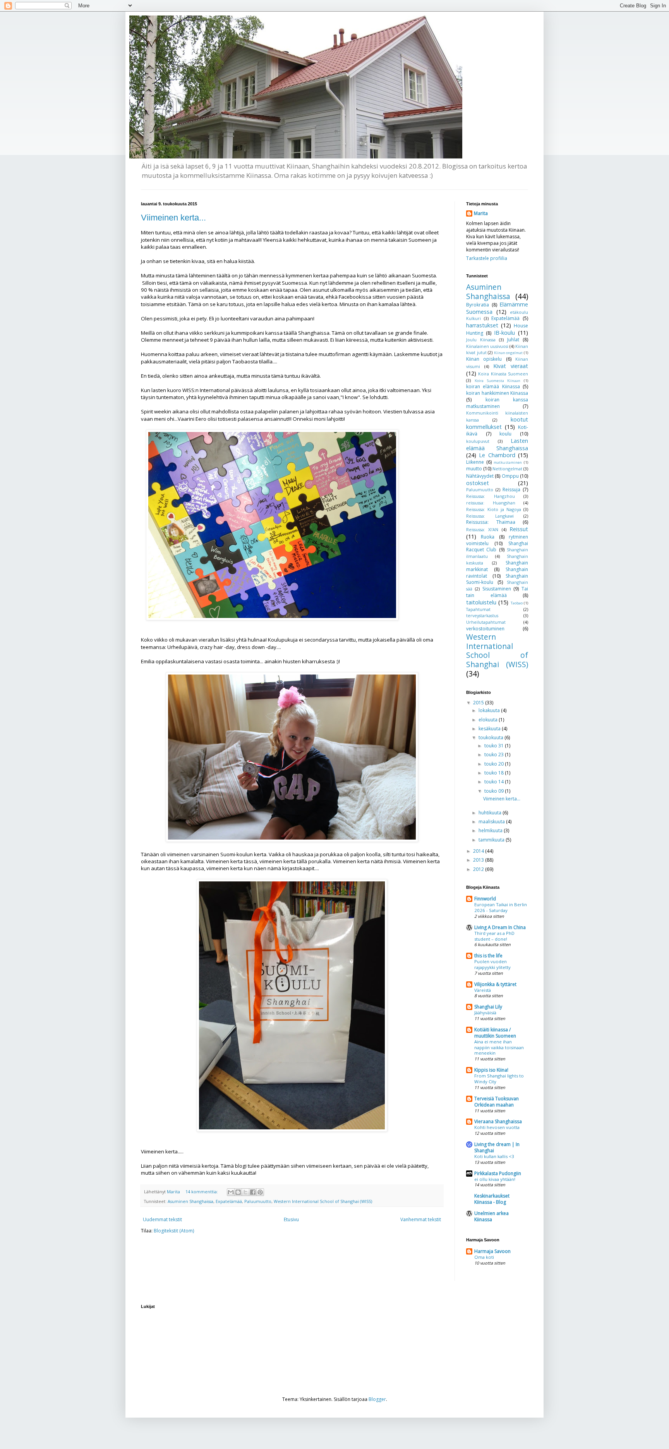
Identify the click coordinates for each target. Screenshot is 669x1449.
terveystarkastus (482, 615)
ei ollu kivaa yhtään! (494, 1179)
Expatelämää (229, 1201)
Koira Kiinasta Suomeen (503, 374)
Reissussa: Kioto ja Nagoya (493, 509)
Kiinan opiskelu (484, 359)
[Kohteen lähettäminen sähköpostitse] (231, 1192)
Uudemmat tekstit (162, 1219)
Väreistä (482, 990)
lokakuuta (490, 710)
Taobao (517, 603)
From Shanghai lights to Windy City (499, 1078)
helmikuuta (491, 830)
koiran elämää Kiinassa (493, 386)
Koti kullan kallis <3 (494, 1156)
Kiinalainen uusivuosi (487, 346)
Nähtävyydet (480, 476)
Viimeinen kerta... (173, 217)
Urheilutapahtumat (486, 622)
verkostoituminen (485, 628)
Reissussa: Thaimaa (490, 522)
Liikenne (475, 462)
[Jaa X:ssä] (245, 1192)
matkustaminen (508, 462)
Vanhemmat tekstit (420, 1219)
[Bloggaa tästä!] (238, 1192)
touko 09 (494, 791)
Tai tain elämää (497, 592)
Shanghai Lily (488, 1006)
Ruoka (487, 536)
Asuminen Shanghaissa (190, 1201)
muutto (474, 468)
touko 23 (494, 754)
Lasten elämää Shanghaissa (497, 444)
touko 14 (494, 781)
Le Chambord (497, 455)
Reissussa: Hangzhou (490, 496)
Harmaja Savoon (492, 1251)
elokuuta (489, 719)
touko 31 (494, 745)
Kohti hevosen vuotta (497, 1127)
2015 (479, 702)
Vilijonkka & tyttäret (495, 984)
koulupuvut (477, 441)
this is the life (488, 955)
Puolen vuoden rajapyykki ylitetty (492, 964)
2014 (479, 851)
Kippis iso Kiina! (491, 1070)
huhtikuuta (491, 812)
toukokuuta (491, 737)
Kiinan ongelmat (508, 352)
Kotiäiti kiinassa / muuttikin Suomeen (495, 1032)
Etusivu (291, 1219)
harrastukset (482, 325)
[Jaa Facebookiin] (253, 1192)
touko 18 (494, 772)
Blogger (377, 1399)
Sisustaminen (496, 588)
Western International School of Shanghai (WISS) (323, 1201)
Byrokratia (477, 304)
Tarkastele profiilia (486, 258)
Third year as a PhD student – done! (494, 936)
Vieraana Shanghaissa (498, 1121)
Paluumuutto (257, 1201)
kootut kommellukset (497, 423)
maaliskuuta (492, 821)
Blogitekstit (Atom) (174, 1230)
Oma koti (484, 1257)
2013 (479, 860)
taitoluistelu (481, 602)
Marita (481, 213)
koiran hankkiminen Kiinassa (497, 393)
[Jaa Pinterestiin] (260, 1192)
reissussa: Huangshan (490, 503)
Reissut (518, 529)
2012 (479, 869)
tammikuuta (492, 839)
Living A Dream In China (500, 927)
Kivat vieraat (510, 366)
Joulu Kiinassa (481, 339)
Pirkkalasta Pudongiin (497, 1173)
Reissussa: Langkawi (490, 516)
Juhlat (513, 339)
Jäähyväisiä (485, 1012)
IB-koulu (504, 332)
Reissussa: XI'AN (482, 529)
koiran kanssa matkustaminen (497, 403)
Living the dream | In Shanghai (497, 1147)
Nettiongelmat (507, 469)
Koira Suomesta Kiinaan (498, 380)
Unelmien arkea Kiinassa (491, 1216)
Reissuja (511, 489)
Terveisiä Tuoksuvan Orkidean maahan (496, 1101)
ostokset (477, 483)
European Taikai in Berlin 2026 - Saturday (500, 907)
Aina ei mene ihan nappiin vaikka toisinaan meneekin (499, 1047)
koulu (505, 433)
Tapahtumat (478, 609)
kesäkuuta (490, 728)
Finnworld (485, 898)
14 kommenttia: (202, 1191)
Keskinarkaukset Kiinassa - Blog (491, 1199)
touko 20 (494, 764)
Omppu (510, 476)
